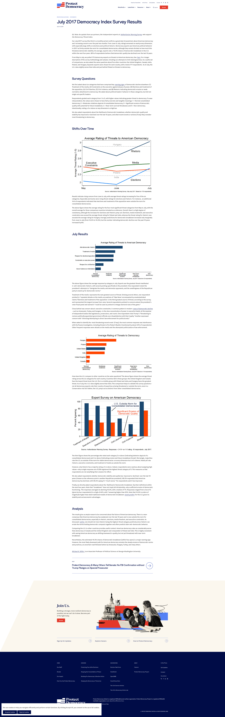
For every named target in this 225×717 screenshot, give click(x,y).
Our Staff (59, 667)
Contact (158, 2)
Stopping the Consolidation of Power (91, 672)
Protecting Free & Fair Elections (89, 667)
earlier (82, 522)
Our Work (83, 663)
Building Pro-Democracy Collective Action (92, 676)
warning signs (120, 84)
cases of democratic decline (143, 308)
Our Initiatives (114, 663)
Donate (164, 7)
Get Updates (152, 2)
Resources (140, 7)
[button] (155, 7)
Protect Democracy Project (141, 672)
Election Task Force (115, 667)
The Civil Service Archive (117, 685)
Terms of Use (105, 704)
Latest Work (131, 7)
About (148, 7)
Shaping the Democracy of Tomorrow (91, 681)
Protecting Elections (63, 17)
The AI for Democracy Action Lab (119, 690)
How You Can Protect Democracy (66, 681)
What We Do (121, 7)
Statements (73, 17)
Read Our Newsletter (135, 2)
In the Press (144, 2)
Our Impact (60, 676)
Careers (136, 667)
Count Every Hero (115, 681)
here (138, 57)
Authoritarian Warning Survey (131, 34)
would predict (130, 494)
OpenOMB (113, 676)
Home (58, 663)
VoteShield (113, 672)
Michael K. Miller (78, 551)
